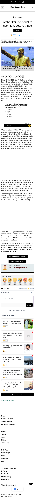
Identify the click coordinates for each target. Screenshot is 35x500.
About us (4, 458)
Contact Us (5, 479)
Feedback (4, 474)
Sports (3, 434)
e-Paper (12, 2)
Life (2, 461)
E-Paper (4, 471)
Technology (5, 443)
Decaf (3, 455)
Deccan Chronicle (7, 419)
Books (3, 431)
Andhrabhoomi (6, 421)
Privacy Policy (6, 477)
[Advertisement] (17, 164)
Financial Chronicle (8, 424)
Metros (17, 30)
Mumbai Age (5, 452)
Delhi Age (4, 450)
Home (3, 416)
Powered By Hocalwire (6, 496)
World (3, 437)
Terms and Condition (8, 468)
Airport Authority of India (17, 261)
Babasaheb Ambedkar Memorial (17, 256)
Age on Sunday (19, 2)
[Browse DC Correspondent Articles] (5, 267)
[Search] (33, 7)
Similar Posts (7, 400)
